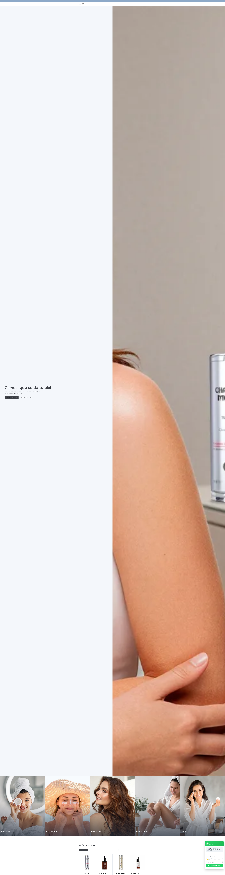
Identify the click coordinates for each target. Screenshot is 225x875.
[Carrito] (145, 4)
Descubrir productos (12, 397)
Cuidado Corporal (113, 850)
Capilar (112, 4)
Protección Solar (93, 850)
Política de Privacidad (219, 867)
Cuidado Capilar (102, 850)
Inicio (99, 4)
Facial (103, 4)
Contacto (132, 4)
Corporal (117, 4)
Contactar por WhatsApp (215, 865)
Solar (107, 4)
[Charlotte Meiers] (83, 4)
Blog (128, 4)
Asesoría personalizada (26, 397)
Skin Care (123, 4)
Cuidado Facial (83, 850)
